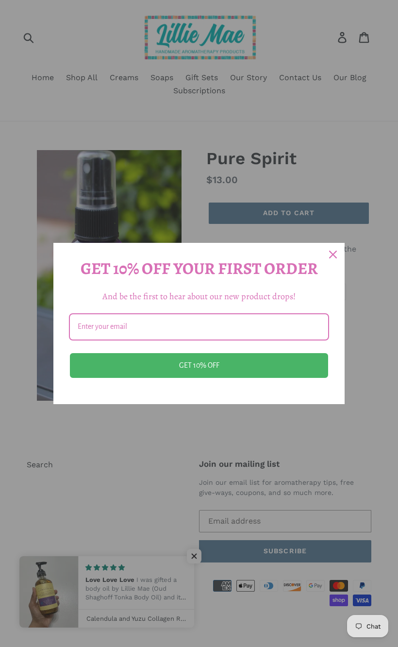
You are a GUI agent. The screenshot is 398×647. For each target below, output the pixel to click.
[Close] (333, 254)
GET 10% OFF (199, 365)
